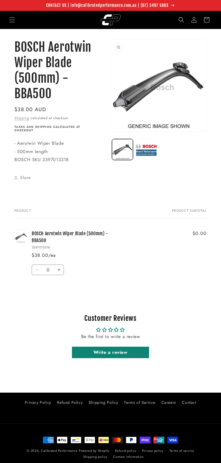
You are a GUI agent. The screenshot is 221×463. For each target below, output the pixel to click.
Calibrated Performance (59, 450)
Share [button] (25, 177)
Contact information (128, 456)
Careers (168, 402)
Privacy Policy (38, 402)
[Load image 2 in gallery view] (146, 149)
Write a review (110, 352)
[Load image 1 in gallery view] (122, 149)
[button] (12, 19)
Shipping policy (95, 456)
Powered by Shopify (94, 450)
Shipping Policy (103, 402)
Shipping (21, 118)
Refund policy (125, 450)
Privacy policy (152, 450)
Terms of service (181, 450)
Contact (189, 402)
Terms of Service (139, 402)
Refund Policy (70, 402)
